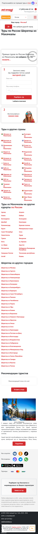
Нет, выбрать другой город (23, 27)
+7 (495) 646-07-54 (26, 9)
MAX (29, 3)
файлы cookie (16, 527)
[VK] (15, 454)
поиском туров (13, 116)
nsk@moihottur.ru (6, 521)
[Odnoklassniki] (20, 454)
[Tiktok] (26, 454)
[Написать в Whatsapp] (26, 459)
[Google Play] (6, 465)
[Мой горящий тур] (7, 10)
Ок (32, 528)
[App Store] (17, 465)
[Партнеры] (18, 472)
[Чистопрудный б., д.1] (36, 9)
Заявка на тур (6, 17)
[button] (6, 135)
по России (16, 207)
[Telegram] (20, 459)
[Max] (32, 3)
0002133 (3, 532)
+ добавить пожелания (19, 101)
